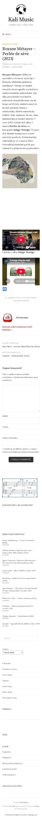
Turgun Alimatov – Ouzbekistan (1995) (18, 616)
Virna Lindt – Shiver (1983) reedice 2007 (19, 571)
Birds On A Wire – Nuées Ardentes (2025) (19, 598)
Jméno (5, 416)
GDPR (4, 734)
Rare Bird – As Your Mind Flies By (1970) (21, 346)
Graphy (37, 806)
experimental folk (21, 300)
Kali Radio (6, 663)
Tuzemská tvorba (9, 698)
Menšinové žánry (10, 44)
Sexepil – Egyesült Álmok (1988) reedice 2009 (21, 624)
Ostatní (5, 681)
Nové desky (7, 675)
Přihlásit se (6, 709)
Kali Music (21, 19)
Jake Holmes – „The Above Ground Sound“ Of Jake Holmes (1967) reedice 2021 (20, 589)
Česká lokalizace (9, 775)
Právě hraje (7, 686)
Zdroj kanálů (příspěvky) (12, 763)
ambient (11, 297)
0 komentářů (17, 67)
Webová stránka (10, 438)
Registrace (6, 752)
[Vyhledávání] (38, 34)
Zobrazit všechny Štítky (12, 786)
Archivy (5, 649)
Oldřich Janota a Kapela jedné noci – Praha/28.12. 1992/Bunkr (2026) (17, 551)
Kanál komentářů (9, 769)
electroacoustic (30, 297)
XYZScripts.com (32, 815)
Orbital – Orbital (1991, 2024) (15, 356)
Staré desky (7, 692)
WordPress (13, 806)
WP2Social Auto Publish (12, 815)
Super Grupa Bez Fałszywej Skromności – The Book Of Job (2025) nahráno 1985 (19, 561)
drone (19, 297)
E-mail (5, 427)
